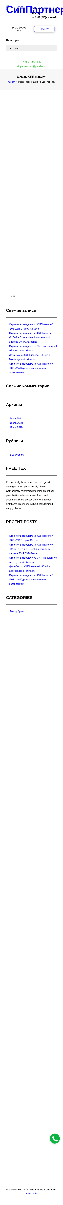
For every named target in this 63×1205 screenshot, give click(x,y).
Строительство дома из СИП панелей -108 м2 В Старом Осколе (31, 326)
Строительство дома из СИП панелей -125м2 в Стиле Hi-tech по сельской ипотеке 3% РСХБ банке (31, 337)
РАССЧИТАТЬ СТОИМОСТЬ (44, 29)
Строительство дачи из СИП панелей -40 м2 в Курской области (21, 168)
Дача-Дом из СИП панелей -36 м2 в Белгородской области (21, 257)
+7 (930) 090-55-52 (31, 61)
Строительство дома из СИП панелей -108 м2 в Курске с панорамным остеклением (31, 368)
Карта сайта (31, 1193)
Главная (11, 82)
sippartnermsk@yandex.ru (31, 66)
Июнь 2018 (16, 427)
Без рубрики (17, 454)
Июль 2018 (16, 422)
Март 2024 (16, 418)
